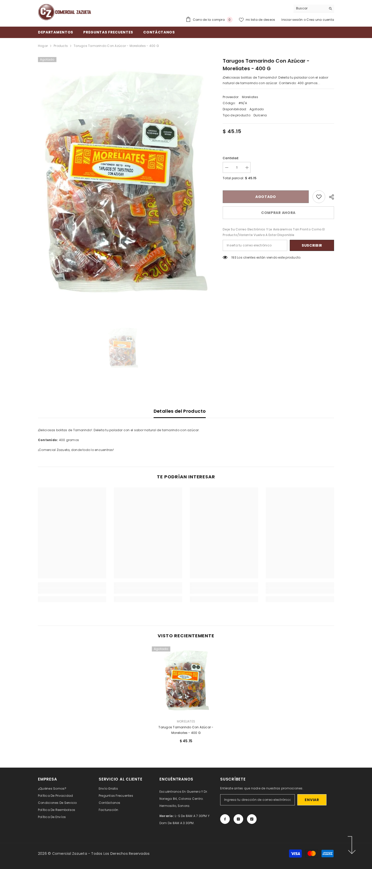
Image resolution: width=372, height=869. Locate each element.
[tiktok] (252, 819)
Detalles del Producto (180, 411)
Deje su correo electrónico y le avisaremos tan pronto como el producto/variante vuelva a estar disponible (274, 232)
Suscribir (312, 245)
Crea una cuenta (320, 19)
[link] (319, 196)
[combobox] (310, 8)
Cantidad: (231, 158)
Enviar (312, 799)
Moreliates (250, 97)
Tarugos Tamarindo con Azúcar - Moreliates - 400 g (185, 730)
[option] (123, 183)
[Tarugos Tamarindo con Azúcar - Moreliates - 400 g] (186, 680)
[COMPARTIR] (329, 197)
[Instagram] (238, 819)
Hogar (43, 46)
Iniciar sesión (292, 19)
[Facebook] (225, 819)
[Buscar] (314, 8)
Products (61, 46)
